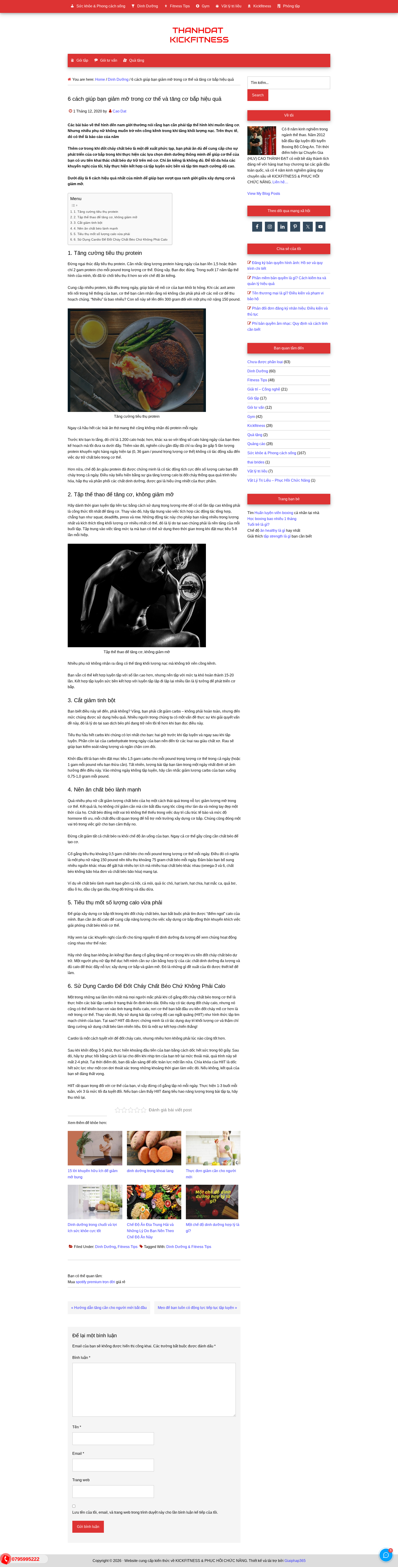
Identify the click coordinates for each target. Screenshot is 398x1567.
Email (78, 1453)
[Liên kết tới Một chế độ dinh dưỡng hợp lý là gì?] (213, 1188)
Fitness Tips (128, 1247)
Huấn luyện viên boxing (274, 513)
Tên (76, 1427)
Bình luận (81, 1358)
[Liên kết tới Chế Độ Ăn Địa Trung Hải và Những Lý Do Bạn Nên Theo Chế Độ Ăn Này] (154, 1188)
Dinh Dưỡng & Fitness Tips (188, 1247)
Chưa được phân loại (265, 362)
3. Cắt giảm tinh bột (88, 222)
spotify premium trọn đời (95, 1282)
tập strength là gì (277, 536)
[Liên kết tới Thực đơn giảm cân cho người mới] (213, 1134)
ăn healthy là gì (272, 530)
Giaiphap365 (295, 1561)
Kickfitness (256, 426)
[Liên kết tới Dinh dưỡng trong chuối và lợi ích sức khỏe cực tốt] (95, 1188)
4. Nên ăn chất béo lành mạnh (96, 228)
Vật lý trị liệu (257, 471)
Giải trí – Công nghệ (263, 389)
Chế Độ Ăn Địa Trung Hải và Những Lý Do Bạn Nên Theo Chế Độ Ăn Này (150, 1231)
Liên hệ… (280, 182)
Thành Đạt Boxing (199, 34)
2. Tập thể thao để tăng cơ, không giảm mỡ (105, 217)
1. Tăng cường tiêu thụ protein (96, 211)
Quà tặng (254, 435)
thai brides (255, 462)
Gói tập (253, 398)
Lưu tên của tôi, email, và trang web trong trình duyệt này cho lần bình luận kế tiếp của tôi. (145, 1512)
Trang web (81, 1480)
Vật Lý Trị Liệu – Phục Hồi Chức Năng (278, 480)
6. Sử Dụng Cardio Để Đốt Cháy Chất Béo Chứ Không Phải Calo (120, 239)
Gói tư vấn (255, 407)
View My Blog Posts (263, 194)
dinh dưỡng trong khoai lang (150, 1171)
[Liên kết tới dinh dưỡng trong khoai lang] (154, 1134)
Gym (251, 417)
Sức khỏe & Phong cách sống (271, 453)
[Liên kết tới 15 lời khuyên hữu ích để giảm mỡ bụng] (95, 1134)
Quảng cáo (256, 444)
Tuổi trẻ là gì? (258, 524)
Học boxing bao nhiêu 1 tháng (271, 519)
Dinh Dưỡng (105, 1247)
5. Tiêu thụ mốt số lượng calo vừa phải (102, 234)
